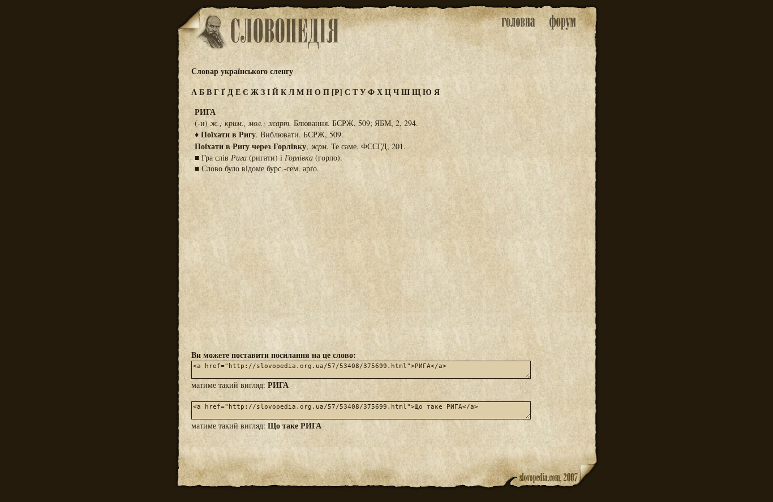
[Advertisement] (386, 260)
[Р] (337, 92)
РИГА (278, 385)
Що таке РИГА (294, 425)
